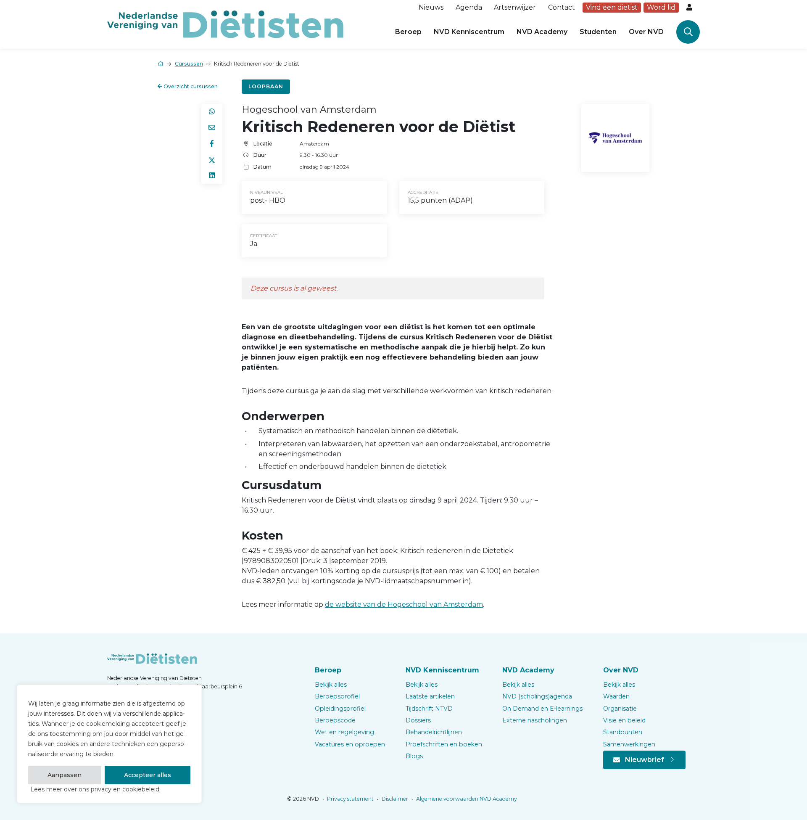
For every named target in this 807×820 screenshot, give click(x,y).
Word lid (661, 7)
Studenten (598, 32)
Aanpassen (64, 775)
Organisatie (620, 708)
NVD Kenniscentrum (469, 32)
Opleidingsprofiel (340, 708)
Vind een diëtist (612, 7)
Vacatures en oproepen (350, 744)
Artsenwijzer (515, 7)
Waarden (616, 696)
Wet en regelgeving (344, 732)
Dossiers (418, 720)
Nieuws (431, 7)
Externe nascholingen (534, 720)
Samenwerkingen (629, 744)
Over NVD (646, 32)
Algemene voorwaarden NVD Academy (466, 799)
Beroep (408, 32)
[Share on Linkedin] (211, 176)
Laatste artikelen (430, 696)
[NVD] (225, 24)
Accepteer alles (147, 775)
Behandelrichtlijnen (434, 732)
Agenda (469, 7)
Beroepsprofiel (337, 696)
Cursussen (189, 64)
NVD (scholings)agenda (537, 696)
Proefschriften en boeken (444, 744)
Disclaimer (394, 799)
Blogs (414, 756)
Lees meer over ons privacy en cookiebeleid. (95, 789)
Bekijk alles (331, 684)
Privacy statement (350, 799)
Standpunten (622, 732)
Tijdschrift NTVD (429, 708)
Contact (561, 7)
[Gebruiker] (690, 8)
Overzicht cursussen (190, 86)
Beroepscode (335, 720)
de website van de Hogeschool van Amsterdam (404, 604)
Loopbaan (265, 86)
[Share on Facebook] (211, 144)
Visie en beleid (624, 720)
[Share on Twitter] (211, 160)
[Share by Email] (211, 128)
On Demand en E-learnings (542, 708)
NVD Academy (542, 32)
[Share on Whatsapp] (211, 112)
